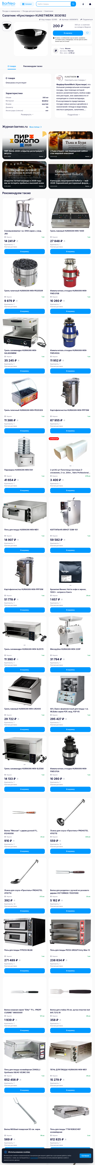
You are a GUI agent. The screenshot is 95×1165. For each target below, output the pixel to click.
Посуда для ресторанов (32, 11)
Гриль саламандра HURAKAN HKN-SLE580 (24, 768)
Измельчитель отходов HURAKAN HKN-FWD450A (68, 351)
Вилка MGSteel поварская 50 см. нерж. (22, 1129)
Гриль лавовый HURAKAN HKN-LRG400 (22, 709)
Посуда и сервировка (11, 11)
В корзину (68, 33)
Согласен (85, 1156)
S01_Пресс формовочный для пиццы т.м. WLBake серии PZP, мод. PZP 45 (69, 710)
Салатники (48, 11)
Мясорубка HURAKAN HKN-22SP (65, 649)
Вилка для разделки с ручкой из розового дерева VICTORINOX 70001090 (69, 891)
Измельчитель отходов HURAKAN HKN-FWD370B (68, 292)
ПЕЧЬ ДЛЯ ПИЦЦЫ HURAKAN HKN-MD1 (68, 1069)
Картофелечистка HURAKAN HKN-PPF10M (23, 589)
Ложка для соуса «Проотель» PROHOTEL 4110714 (23, 891)
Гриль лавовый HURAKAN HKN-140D (67, 231)
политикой (34, 1158)
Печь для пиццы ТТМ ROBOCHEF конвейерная (65, 1130)
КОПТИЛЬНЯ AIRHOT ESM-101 (64, 529)
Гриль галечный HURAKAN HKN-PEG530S (23, 410)
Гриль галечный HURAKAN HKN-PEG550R (23, 290)
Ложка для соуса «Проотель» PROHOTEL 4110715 (69, 832)
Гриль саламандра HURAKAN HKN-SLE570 (24, 649)
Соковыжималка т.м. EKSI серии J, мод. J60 (23, 232)
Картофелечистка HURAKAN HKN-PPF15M (69, 410)
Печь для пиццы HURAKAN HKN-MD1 (21, 529)
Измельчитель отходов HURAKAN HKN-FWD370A (68, 770)
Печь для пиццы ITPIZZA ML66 (18, 950)
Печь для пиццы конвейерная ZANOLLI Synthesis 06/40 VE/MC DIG (22, 1070)
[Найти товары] (73, 4)
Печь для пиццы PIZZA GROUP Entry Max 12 (70, 950)
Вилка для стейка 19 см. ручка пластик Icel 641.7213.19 (70, 1011)
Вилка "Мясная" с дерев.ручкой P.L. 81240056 (21, 832)
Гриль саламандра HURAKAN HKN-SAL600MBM (20, 351)
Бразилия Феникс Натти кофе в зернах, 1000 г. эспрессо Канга (68, 590)
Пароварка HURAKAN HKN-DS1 (18, 470)
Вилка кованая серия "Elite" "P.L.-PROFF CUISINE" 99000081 (22, 1011)
